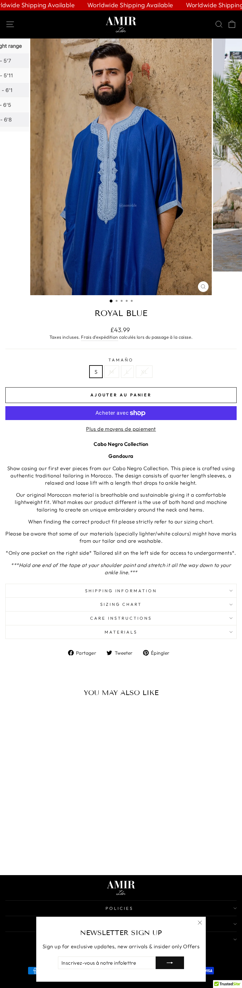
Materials (121, 631)
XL (144, 371)
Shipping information (121, 590)
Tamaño (121, 359)
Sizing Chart (121, 604)
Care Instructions (121, 618)
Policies (119, 908)
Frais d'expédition (99, 337)
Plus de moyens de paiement (121, 428)
